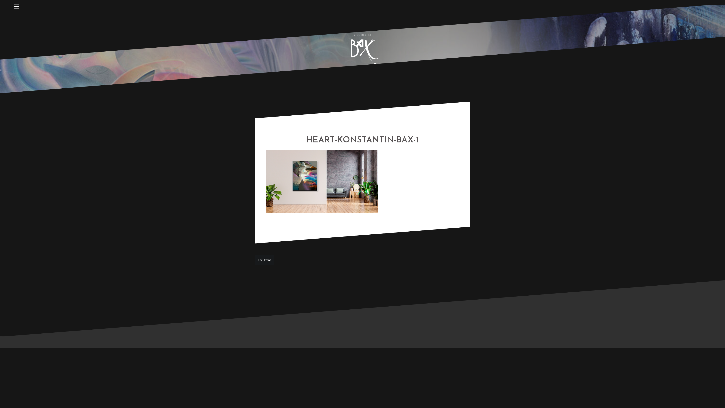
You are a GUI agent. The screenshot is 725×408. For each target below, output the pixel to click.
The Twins (264, 260)
